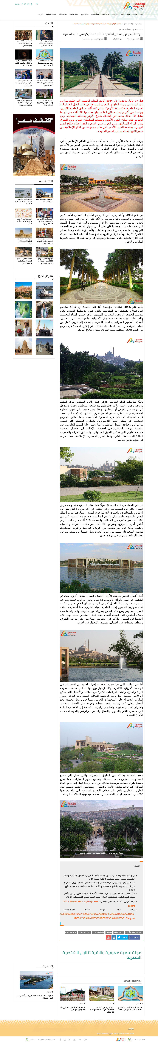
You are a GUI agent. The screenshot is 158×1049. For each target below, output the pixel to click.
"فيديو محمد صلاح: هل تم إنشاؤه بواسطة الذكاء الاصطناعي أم (23, 63)
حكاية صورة (84, 14)
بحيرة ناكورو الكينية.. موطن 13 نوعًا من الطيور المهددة (23, 201)
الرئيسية (142, 14)
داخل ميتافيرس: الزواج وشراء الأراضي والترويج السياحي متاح (45, 103)
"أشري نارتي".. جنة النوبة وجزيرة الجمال (44, 200)
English (17, 4)
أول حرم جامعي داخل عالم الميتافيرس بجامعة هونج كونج (23, 83)
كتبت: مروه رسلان (133, 38)
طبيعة (135, 14)
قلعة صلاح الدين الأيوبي (134, 932)
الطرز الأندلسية (70, 932)
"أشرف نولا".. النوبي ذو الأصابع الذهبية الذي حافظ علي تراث (45, 221)
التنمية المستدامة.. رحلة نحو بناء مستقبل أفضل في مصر (45, 63)
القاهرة (109, 932)
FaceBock (135, 937)
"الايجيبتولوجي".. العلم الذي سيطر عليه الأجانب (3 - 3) (24, 221)
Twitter (124, 937)
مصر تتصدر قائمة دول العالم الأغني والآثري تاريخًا (24, 241)
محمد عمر (86, 38)
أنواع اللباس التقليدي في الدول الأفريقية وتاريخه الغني (24, 43)
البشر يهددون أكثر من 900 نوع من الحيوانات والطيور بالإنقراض (45, 261)
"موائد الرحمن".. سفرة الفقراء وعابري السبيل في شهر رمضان (45, 241)
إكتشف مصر (95, 14)
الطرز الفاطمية (98, 932)
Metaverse (105, 14)
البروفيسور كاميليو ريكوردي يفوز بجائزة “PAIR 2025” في (46, 43)
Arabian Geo (74, 14)
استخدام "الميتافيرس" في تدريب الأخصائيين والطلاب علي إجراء (24, 103)
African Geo (63, 14)
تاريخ (128, 14)
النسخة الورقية (51, 14)
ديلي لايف (115, 14)
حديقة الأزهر (118, 932)
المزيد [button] (41, 14)
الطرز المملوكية (85, 932)
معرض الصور (45, 275)
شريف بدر (94, 38)
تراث (122, 14)
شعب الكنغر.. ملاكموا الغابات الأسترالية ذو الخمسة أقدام (24, 261)
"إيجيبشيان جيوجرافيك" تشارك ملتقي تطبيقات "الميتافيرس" (45, 83)
